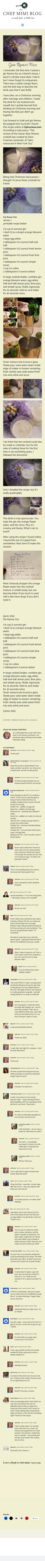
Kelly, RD (12, 1024)
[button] (10, 302)
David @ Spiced (14, 1398)
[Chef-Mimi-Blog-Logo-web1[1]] (22, 2)
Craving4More (14, 980)
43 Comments (33, 720)
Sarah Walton (14, 1319)
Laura (12, 1181)
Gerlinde (12, 866)
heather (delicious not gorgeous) (19, 761)
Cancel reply (36, 1463)
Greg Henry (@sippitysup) (17, 790)
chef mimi (25, 1462)
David (12, 916)
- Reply (33, 750)
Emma (12, 1347)
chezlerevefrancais (15, 1068)
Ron (11, 1209)
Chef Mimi (8, 720)
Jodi (11, 892)
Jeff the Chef (13, 1373)
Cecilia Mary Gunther (16, 1094)
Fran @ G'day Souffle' (16, 1251)
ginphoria (13, 1447)
